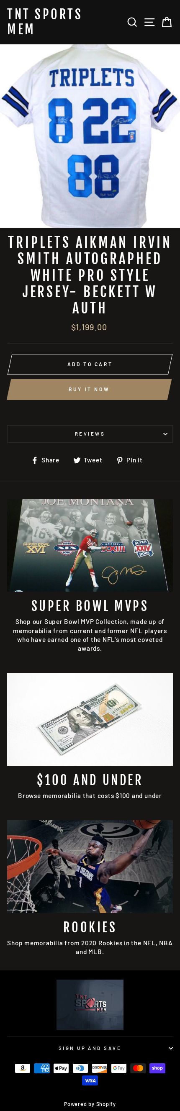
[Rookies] (90, 866)
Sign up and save (90, 1048)
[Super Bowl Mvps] (90, 545)
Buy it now (89, 389)
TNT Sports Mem (44, 22)
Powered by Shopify (90, 1104)
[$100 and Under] (90, 719)
